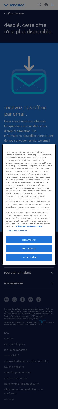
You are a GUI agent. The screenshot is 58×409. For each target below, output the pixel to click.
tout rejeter (29, 248)
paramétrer (29, 239)
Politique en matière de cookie (29, 226)
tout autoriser (29, 257)
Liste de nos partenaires (17, 231)
